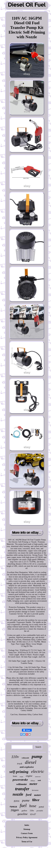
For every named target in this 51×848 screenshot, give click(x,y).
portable (40, 811)
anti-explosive (27, 767)
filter (36, 799)
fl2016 (16, 801)
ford (28, 794)
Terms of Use (26, 842)
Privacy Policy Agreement (26, 837)
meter (33, 784)
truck (19, 763)
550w (32, 811)
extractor (38, 776)
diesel (30, 762)
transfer (22, 788)
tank (39, 780)
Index (26, 825)
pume (26, 800)
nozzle (18, 794)
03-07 (33, 814)
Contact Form (27, 833)
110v (15, 756)
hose (32, 806)
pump (37, 756)
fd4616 (13, 807)
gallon (24, 810)
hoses (15, 776)
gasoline (22, 814)
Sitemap (26, 829)
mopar (21, 776)
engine (29, 775)
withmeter (21, 784)
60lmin (33, 780)
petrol (41, 807)
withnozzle (25, 758)
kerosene (35, 790)
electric (37, 771)
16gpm (15, 810)
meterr (37, 795)
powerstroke (20, 779)
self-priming (18, 772)
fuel (23, 805)
